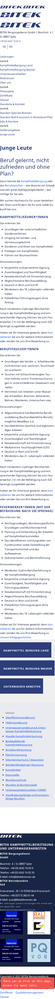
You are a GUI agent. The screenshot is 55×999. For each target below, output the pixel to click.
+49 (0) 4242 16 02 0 (10, 41)
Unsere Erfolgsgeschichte (15, 637)
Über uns (5, 82)
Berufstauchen (14, 185)
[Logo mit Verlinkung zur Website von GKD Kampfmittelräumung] (39, 925)
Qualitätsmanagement (29, 992)
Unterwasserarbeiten (13, 74)
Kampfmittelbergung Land (16, 65)
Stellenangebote (10, 130)
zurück (4, 61)
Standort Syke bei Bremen (16, 113)
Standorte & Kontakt (12, 104)
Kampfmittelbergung (34, 181)
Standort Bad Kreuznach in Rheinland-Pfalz (26, 117)
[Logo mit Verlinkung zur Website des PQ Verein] (39, 952)
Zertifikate (6, 95)
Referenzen (7, 78)
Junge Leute (7, 134)
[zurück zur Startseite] (11, 836)
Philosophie (7, 91)
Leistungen (7, 56)
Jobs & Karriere (9, 121)
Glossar (4, 100)
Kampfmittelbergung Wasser (17, 69)
